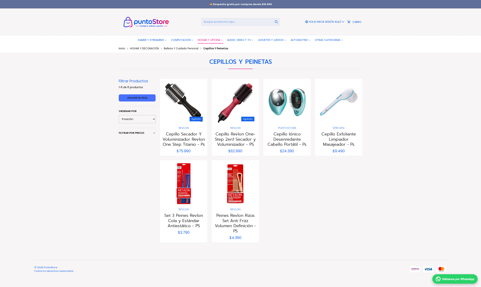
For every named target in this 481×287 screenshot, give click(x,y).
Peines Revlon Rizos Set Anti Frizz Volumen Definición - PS (235, 223)
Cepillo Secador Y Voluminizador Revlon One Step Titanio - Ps (184, 139)
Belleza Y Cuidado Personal (181, 48)
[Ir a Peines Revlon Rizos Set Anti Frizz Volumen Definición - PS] (235, 183)
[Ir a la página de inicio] (145, 22)
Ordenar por (128, 111)
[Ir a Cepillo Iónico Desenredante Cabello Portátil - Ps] (287, 102)
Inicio (122, 48)
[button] (152, 40)
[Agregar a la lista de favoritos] (167, 101)
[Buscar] (276, 22)
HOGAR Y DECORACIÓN (144, 48)
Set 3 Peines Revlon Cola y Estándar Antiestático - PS (183, 221)
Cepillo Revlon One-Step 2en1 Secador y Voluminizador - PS (235, 139)
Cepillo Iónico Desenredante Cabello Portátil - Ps (287, 139)
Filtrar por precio (131, 132)
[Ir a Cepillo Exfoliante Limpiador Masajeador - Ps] (338, 102)
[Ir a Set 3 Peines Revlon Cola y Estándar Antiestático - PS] (183, 183)
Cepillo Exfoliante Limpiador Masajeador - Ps (338, 139)
